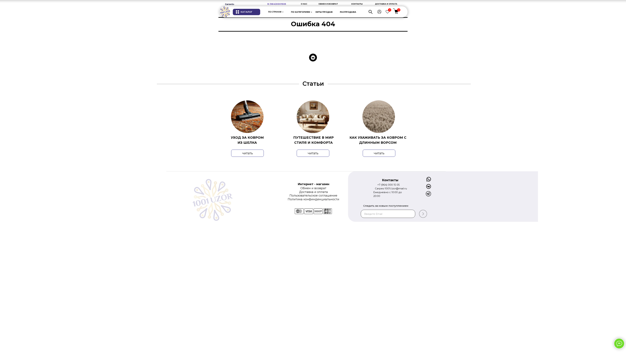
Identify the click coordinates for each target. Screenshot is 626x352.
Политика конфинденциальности (313, 199)
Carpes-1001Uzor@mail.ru (391, 188)
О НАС (304, 4)
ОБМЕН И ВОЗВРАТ (328, 4)
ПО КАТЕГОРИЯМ (300, 12)
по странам (274, 12)
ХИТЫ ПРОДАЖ (324, 12)
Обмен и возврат (313, 188)
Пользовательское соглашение (313, 195)
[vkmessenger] (313, 57)
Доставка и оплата (313, 192)
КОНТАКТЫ (357, 4)
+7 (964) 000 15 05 (388, 184)
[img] (225, 11)
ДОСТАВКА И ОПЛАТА (386, 4)
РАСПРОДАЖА (348, 12)
